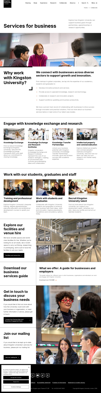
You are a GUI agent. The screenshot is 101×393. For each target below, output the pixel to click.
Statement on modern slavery (76, 382)
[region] (16, 378)
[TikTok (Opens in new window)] (42, 375)
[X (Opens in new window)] (32, 375)
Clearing (28, 3)
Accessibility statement (43, 382)
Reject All (16, 381)
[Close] (29, 367)
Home (86, 7)
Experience (43, 3)
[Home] (7, 4)
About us (72, 3)
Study (35, 3)
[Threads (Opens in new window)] (47, 375)
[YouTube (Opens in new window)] (37, 375)
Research (53, 3)
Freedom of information (59, 382)
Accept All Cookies (16, 377)
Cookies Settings (16, 386)
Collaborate (63, 3)
